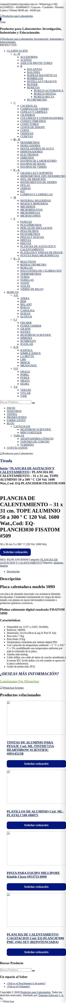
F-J (15, 319)
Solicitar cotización (15, 552)
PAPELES (26, 221)
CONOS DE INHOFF (32, 127)
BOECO (25, 307)
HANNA (25, 331)
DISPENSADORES (31, 151)
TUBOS (24, 276)
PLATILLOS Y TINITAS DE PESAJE (41, 252)
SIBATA (25, 380)
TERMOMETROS (30, 273)
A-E (16, 295)
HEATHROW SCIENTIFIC (35, 334)
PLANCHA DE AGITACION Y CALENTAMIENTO (38, 248)
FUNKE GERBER (30, 325)
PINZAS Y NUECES (32, 237)
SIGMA (24, 383)
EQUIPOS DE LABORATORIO (38, 160)
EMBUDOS (27, 157)
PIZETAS (25, 243)
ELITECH (26, 316)
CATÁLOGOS (22, 426)
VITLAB (25, 393)
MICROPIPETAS (30, 212)
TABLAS (19, 435)
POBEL (24, 374)
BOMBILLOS (35, 78)
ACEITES (26, 60)
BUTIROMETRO (37, 99)
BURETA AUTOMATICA (48, 90)
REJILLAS (26, 267)
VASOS (24, 283)
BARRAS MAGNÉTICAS (42, 75)
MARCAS (12, 292)
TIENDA (12, 414)
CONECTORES (29, 124)
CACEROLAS (28, 105)
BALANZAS (34, 69)
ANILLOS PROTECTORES (36, 63)
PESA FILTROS (29, 231)
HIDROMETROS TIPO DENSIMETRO (42, 176)
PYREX (24, 377)
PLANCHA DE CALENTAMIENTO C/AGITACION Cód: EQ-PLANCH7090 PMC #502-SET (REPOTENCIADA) (35, 938)
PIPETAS (25, 240)
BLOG (10, 423)
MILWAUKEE (28, 365)
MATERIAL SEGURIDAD (35, 200)
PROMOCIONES (17, 417)
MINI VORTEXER (31, 432)
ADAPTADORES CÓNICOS (36, 438)
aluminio (58, 562)
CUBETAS (26, 136)
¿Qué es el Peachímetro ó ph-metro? (26, 983)
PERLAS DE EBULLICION (36, 228)
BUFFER (32, 84)
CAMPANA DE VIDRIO (34, 108)
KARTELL (26, 350)
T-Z (16, 386)
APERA (24, 298)
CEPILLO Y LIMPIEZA (33, 111)
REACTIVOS (28, 261)
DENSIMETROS (30, 142)
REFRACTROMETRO (33, 264)
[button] (7, 1001)
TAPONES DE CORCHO (34, 441)
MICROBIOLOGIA (31, 209)
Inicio (4, 468)
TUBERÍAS (27, 444)
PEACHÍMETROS (30, 225)
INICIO (11, 408)
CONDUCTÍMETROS (33, 121)
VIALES (25, 286)
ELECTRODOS (29, 154)
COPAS (24, 130)
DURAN (25, 313)
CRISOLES (26, 133)
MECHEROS (27, 206)
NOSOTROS (14, 411)
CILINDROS (27, 115)
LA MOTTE (27, 356)
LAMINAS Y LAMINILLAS (36, 194)
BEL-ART (26, 304)
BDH (23, 301)
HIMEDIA (26, 338)
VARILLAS (27, 279)
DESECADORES (30, 145)
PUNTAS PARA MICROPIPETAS (39, 255)
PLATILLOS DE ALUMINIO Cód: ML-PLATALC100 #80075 (35, 813)
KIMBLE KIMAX (30, 353)
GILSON (25, 328)
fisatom (4, 565)
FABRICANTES (16, 420)
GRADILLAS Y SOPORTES (36, 173)
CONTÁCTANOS (17, 447)
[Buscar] (33, 402)
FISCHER (26, 322)
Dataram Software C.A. (51, 995)
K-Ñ (16, 347)
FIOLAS (25, 185)
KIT (22, 191)
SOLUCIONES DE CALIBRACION (41, 270)
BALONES (33, 72)
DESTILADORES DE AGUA (37, 148)
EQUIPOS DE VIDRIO (33, 166)
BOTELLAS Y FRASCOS (42, 81)
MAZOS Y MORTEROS (34, 203)
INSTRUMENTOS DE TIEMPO (38, 182)
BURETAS (33, 87)
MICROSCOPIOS (30, 215)
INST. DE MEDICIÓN (33, 179)
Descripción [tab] (13, 571)
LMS (23, 359)
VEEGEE (25, 389)
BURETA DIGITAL (45, 93)
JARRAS (25, 188)
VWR (23, 396)
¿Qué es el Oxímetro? (18, 986)
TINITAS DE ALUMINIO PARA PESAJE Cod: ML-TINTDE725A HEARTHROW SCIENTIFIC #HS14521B (30, 748)
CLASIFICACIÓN (17, 50)
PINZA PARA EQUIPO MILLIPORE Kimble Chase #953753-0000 (33, 874)
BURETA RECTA (44, 96)
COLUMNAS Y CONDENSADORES (41, 118)
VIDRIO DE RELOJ (31, 289)
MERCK (25, 362)
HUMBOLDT (28, 341)
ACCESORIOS (29, 56)
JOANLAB (26, 344)
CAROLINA (27, 310)
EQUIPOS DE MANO (33, 163)
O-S (16, 368)
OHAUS (25, 371)
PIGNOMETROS (30, 234)
